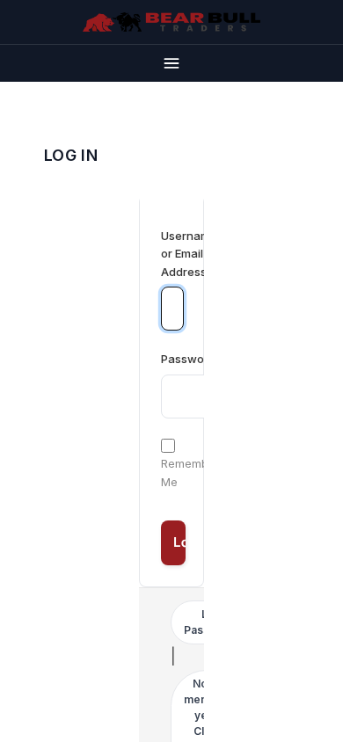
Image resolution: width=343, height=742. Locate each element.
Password (188, 359)
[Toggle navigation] (171, 63)
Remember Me (190, 472)
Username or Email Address (171, 254)
